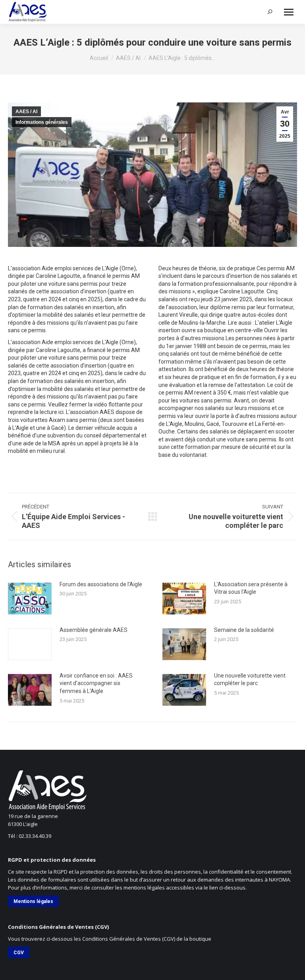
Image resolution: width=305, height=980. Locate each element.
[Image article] (30, 598)
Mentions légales (33, 901)
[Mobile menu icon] (288, 12)
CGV (19, 952)
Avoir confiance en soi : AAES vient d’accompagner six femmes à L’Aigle (96, 683)
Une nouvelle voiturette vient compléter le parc (250, 679)
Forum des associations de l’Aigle (101, 584)
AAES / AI (26, 111)
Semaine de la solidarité (244, 630)
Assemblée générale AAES (93, 630)
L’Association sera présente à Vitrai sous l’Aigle (251, 588)
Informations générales (41, 122)
